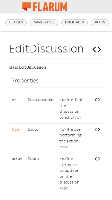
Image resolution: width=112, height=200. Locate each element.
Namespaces (44, 22)
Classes (16, 22)
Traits (100, 22)
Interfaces (74, 22)
